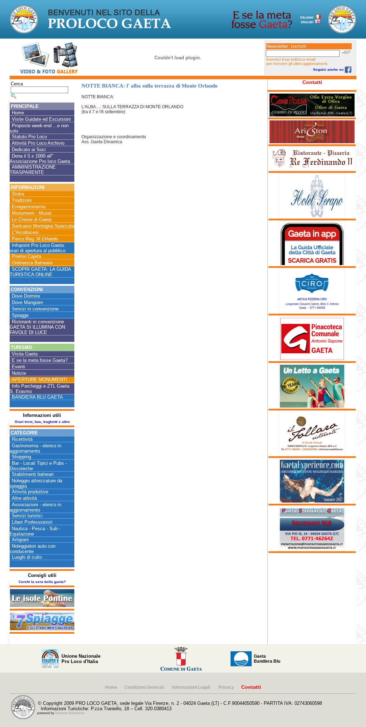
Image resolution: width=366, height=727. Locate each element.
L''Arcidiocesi (25, 232)
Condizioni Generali (144, 687)
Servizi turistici (27, 515)
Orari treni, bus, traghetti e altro (42, 422)
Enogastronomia (28, 206)
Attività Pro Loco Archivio (38, 143)
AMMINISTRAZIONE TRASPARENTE (33, 169)
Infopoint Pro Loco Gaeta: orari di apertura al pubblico (37, 248)
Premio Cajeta (26, 256)
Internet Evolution (70, 713)
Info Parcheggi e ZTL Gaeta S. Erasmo (39, 388)
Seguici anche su (329, 69)
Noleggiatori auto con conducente (32, 548)
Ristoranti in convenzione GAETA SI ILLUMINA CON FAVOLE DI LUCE (37, 327)
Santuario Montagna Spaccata (43, 226)
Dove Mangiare (27, 302)
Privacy (226, 687)
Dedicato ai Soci (29, 149)
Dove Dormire (26, 296)
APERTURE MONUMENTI (39, 379)
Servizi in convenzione (35, 309)
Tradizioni (22, 200)
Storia (18, 193)
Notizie (19, 373)
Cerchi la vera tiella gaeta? (42, 582)
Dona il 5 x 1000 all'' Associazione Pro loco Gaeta (40, 158)
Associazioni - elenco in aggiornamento (35, 507)
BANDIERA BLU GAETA (37, 397)
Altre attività (24, 498)
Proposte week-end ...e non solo (39, 128)
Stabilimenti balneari (33, 474)
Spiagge (20, 315)
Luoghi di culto (27, 557)
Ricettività (22, 439)
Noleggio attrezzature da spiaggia (36, 483)
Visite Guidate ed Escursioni (41, 119)
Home (18, 112)
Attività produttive (30, 491)
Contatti (312, 82)
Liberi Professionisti (32, 522)
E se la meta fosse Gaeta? (40, 360)
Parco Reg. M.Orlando (35, 238)
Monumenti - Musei (31, 213)
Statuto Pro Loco (29, 136)
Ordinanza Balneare (32, 262)
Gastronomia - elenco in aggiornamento (35, 448)
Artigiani (20, 539)
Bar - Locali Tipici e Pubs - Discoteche (38, 465)
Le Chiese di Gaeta (31, 219)
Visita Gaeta (25, 354)
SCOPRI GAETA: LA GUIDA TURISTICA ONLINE (40, 272)
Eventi (18, 366)
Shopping (21, 456)
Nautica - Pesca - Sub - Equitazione (35, 531)
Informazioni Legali (191, 687)
